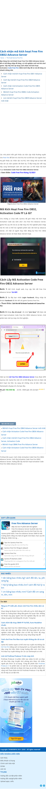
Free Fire (6, 158)
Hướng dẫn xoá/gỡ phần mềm (11, 778)
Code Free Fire (13, 68)
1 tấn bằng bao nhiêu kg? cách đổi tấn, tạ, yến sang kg (23, 579)
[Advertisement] (23, 24)
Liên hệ (3, 769)
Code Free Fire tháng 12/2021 (23, 172)
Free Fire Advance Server (25, 523)
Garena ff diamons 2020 (13, 559)
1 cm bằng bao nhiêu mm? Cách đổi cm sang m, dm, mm (22, 593)
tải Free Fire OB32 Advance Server (21, 377)
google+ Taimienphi (44, 786)
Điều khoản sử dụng (7, 761)
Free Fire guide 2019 (11, 564)
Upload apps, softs (7, 781)
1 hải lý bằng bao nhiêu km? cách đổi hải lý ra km (23, 586)
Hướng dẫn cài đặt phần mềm (11, 776)
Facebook (41, 786)
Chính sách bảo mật (7, 763)
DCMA (2, 766)
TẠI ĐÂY (14, 292)
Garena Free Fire (10, 553)
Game (2, 58)
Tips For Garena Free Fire (13, 542)
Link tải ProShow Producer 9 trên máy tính (17, 656)
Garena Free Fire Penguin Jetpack (16, 548)
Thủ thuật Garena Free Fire (15, 58)
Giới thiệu (3, 758)
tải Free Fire (5, 647)
